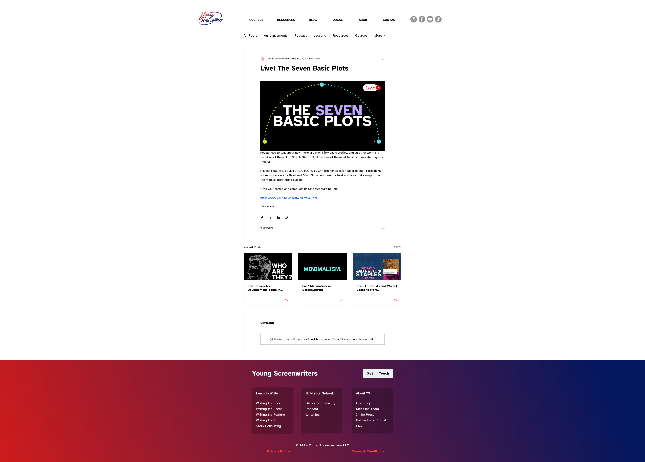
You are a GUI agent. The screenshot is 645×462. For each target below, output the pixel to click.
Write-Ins (313, 415)
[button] (256, 20)
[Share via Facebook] (262, 217)
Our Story (363, 403)
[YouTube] (430, 19)
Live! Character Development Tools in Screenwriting (264, 288)
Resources (341, 35)
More (378, 35)
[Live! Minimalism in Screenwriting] (322, 266)
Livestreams (267, 206)
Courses (361, 35)
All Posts (250, 35)
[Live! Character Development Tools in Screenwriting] (268, 266)
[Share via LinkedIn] (278, 217)
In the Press (365, 415)
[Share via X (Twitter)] (270, 217)
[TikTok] (438, 19)
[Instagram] (413, 19)
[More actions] (383, 59)
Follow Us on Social (371, 420)
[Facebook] (422, 19)
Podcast (300, 35)
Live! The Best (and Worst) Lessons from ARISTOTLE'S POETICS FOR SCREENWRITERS (377, 288)
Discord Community (320, 403)
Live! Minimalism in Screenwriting (316, 288)
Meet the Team (367, 409)
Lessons (319, 35)
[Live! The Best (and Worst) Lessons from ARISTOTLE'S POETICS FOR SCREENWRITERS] (377, 266)
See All (397, 247)
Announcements (276, 35)
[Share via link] (286, 217)
